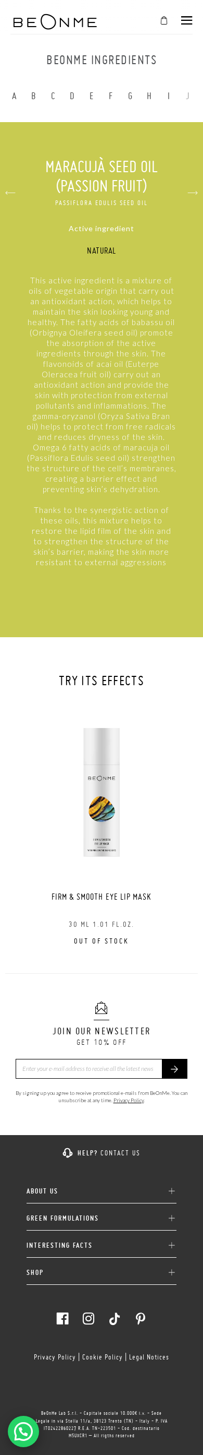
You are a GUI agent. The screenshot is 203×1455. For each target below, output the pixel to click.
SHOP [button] (35, 1272)
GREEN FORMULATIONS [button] (63, 1218)
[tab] (101, 1187)
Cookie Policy (102, 1357)
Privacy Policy (128, 1100)
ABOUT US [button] (42, 1191)
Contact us (120, 1153)
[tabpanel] (101, 825)
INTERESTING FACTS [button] (60, 1245)
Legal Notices (149, 1357)
